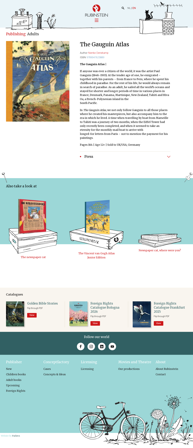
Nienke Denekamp (98, 52)
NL (129, 8)
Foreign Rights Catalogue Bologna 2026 (104, 307)
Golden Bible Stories (42, 303)
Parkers (16, 436)
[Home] (96, 11)
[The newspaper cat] (33, 220)
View (31, 315)
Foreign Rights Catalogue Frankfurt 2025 (169, 307)
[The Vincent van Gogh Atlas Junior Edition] (96, 220)
